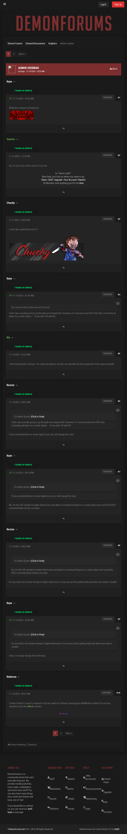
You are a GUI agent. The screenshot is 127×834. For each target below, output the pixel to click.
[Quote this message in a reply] (63, 128)
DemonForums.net (17, 829)
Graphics (52, 43)
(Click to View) (37, 416)
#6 (119, 401)
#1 (119, 97)
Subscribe (107, 97)
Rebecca (11, 676)
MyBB (117, 829)
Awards (81, 179)
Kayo (23, 71)
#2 (119, 155)
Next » (22, 54)
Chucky (11, 202)
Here (81, 183)
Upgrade (58, 179)
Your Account (70, 179)
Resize (10, 385)
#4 (119, 294)
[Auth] (113, 801)
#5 (119, 353)
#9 (119, 619)
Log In (103, 4)
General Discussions (35, 43)
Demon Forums (15, 43)
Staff (50, 179)
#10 (118, 693)
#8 (119, 545)
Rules (44, 179)
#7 (119, 471)
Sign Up (118, 4)
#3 (119, 219)
